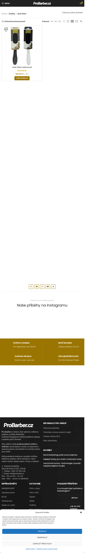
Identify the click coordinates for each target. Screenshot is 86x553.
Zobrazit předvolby (42, 544)
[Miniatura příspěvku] (63, 499)
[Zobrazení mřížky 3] (68, 21)
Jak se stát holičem (75, 507)
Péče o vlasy (34, 488)
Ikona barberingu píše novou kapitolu (60, 455)
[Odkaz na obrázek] (42, 379)
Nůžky (31, 501)
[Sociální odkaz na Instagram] (42, 286)
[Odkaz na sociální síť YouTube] (48, 286)
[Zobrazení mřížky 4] (72, 21)
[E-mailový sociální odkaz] (36, 286)
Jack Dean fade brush (22, 67)
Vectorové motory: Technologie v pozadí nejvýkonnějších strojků (62, 464)
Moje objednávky (50, 441)
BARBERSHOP (8, 488)
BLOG (4, 497)
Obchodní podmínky (51, 428)
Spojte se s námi (8, 505)
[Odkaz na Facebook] (31, 286)
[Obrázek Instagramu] (15, 323)
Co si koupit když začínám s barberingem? (69, 489)
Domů (4, 14)
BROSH (75, 498)
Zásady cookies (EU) (51, 436)
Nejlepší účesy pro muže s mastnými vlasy (62, 459)
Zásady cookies (30, 549)
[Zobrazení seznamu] (64, 21)
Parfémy (32, 505)
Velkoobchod (7, 501)
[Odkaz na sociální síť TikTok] (53, 286)
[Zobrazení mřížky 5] (76, 21)
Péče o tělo (33, 493)
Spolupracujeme (8, 493)
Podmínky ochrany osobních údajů (46, 549)
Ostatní (32, 497)
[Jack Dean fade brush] (22, 45)
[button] (81, 512)
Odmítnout (42, 537)
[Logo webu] (42, 3)
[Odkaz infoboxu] (20, 345)
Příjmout (42, 531)
